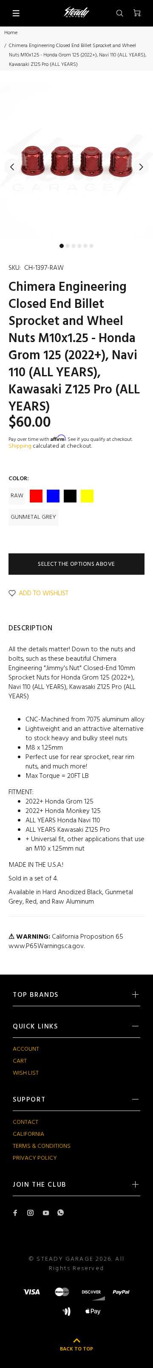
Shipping (19, 446)
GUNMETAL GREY (33, 517)
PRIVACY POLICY (35, 1158)
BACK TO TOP (76, 1349)
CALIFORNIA (28, 1134)
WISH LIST (26, 1073)
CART (20, 1061)
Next (141, 167)
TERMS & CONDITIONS (42, 1146)
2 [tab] (67, 246)
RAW (17, 496)
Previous (12, 167)
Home (10, 33)
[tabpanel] (76, 162)
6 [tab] (91, 246)
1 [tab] (62, 246)
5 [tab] (85, 246)
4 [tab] (79, 246)
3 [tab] (73, 246)
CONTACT (25, 1122)
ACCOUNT (26, 1049)
